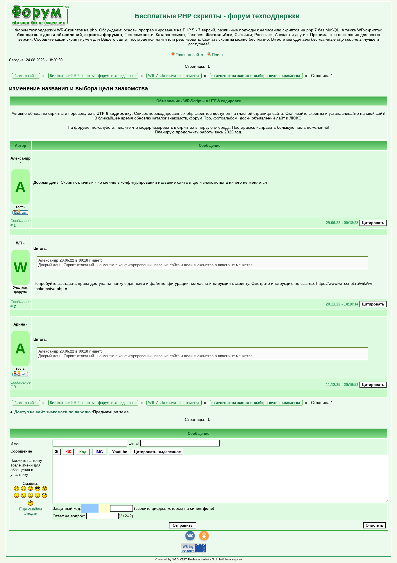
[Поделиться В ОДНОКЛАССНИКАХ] (204, 536)
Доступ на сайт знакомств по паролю (52, 412)
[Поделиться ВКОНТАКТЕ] (190, 536)
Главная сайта (189, 54)
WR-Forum (179, 559)
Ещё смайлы (30, 509)
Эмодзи (30, 513)
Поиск (217, 54)
